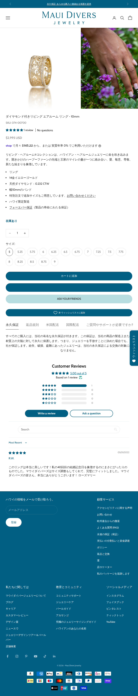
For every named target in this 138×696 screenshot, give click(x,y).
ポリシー (102, 547)
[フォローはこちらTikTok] (45, 656)
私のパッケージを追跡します (113, 573)
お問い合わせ (104, 514)
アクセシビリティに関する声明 (114, 507)
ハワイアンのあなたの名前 (71, 628)
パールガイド (63, 608)
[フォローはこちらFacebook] (7, 656)
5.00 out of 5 (78, 373)
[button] (15, 130)
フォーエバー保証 (20, 207)
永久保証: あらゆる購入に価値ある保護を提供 (69, 4)
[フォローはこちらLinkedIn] (54, 656)
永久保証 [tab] (12, 325)
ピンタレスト (113, 608)
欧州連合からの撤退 (108, 521)
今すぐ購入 (69, 287)
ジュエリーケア (65, 602)
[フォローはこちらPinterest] (26, 656)
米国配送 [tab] (52, 325)
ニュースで (12, 628)
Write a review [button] (47, 413)
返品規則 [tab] (32, 325)
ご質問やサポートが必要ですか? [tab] (109, 325)
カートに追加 (69, 275)
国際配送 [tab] (72, 325)
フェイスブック (115, 602)
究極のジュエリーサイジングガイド (76, 621)
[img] (17, 453)
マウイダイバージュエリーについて (26, 595)
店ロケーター (104, 567)
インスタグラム (115, 595)
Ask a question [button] (91, 413)
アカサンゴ (62, 615)
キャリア (11, 608)
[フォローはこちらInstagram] (17, 656)
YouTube (110, 621)
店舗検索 (11, 646)
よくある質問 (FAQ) (108, 527)
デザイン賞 (12, 621)
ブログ (9, 602)
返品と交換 (103, 554)
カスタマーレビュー (17, 615)
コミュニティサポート (68, 595)
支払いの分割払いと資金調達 (113, 540)
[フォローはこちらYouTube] (35, 656)
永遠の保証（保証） (108, 534)
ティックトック (115, 615)
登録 (13, 522)
